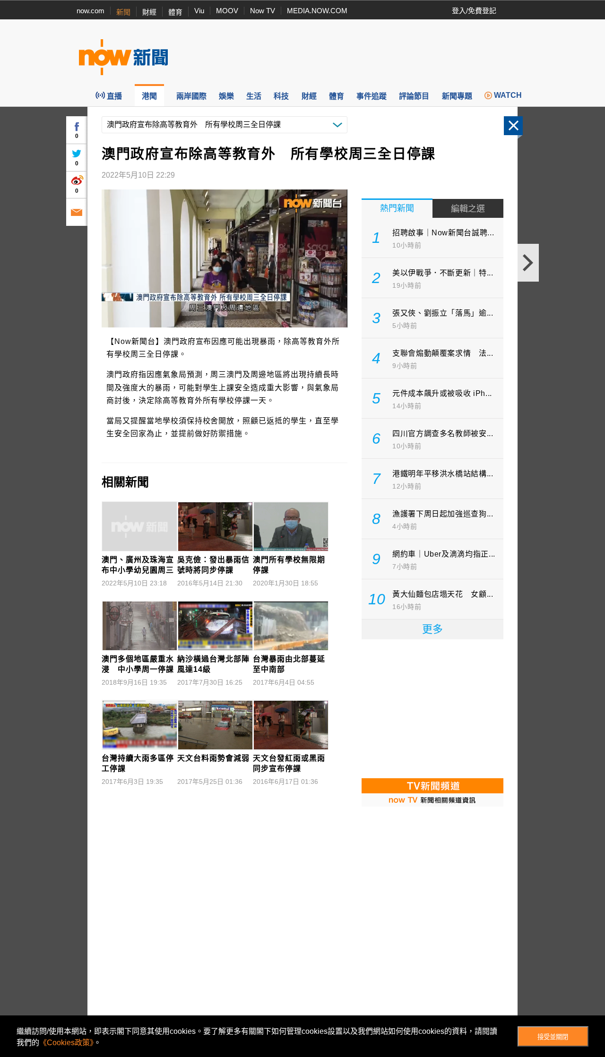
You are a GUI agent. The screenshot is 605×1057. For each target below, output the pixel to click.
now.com (90, 11)
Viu (199, 11)
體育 (175, 12)
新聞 (123, 12)
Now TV (262, 11)
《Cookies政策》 (66, 1043)
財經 (149, 12)
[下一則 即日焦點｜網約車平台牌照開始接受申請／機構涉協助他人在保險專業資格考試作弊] (528, 263)
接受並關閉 (552, 1036)
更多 (432, 629)
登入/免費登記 (474, 11)
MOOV (227, 11)
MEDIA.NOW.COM (317, 11)
